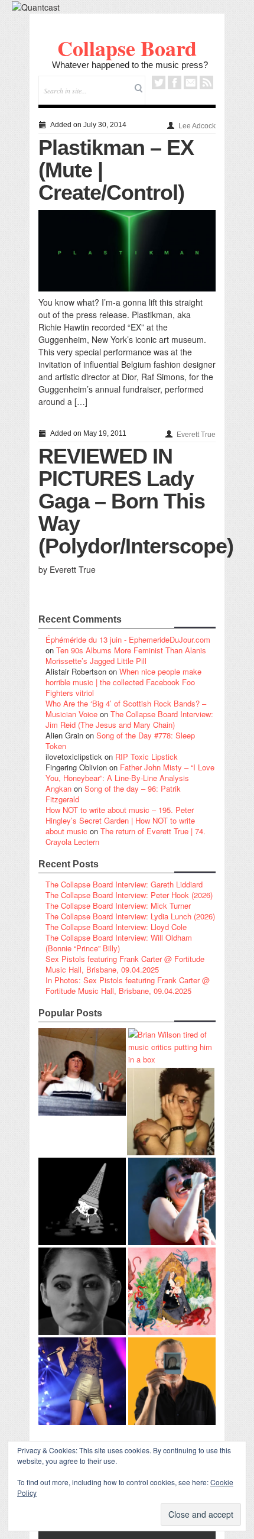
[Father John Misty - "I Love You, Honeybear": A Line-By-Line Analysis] (172, 1291)
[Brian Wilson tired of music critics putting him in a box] (172, 1046)
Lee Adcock (197, 126)
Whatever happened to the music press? (130, 65)
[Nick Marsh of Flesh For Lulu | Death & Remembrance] (170, 1111)
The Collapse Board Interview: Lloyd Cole (116, 926)
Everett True (196, 434)
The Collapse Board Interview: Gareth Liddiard (124, 884)
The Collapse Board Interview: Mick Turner (118, 905)
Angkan (58, 788)
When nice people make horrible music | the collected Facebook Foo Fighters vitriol (123, 682)
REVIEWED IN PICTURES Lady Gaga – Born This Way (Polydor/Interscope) (135, 501)
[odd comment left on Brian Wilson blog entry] (82, 1072)
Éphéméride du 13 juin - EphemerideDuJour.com (127, 639)
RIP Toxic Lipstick (146, 756)
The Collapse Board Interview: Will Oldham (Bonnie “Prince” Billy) (118, 943)
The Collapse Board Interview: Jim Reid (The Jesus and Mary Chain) (129, 719)
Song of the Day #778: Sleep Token (120, 740)
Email (190, 82)
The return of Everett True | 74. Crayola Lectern (125, 836)
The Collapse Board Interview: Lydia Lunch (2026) (130, 916)
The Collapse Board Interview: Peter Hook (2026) (129, 894)
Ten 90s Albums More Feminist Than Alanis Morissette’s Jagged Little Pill (125, 655)
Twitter (158, 82)
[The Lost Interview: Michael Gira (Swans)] (172, 1381)
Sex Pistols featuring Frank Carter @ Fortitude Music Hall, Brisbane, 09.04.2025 (124, 964)
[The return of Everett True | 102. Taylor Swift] (82, 1381)
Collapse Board (127, 48)
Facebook (174, 82)
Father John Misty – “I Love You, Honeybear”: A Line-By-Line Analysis (129, 772)
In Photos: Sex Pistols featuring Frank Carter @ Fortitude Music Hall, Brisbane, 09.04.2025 (127, 985)
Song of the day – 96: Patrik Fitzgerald (113, 794)
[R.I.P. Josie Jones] (82, 1291)
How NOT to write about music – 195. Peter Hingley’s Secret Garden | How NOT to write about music (120, 820)
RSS (206, 82)
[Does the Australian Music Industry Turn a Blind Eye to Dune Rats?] (82, 1201)
